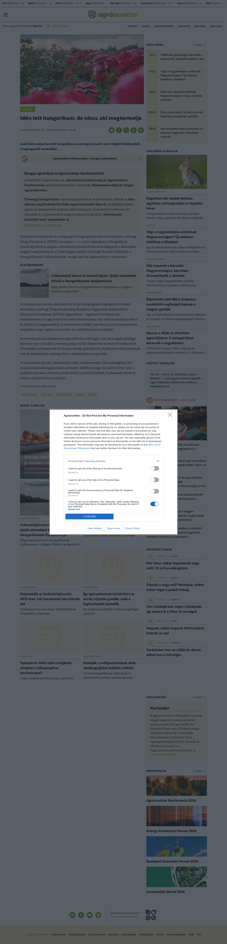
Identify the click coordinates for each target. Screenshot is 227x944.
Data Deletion (95, 528)
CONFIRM (89, 516)
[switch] (154, 468)
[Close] (171, 416)
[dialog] (113, 472)
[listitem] (113, 461)
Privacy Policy (132, 528)
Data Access (113, 528)
